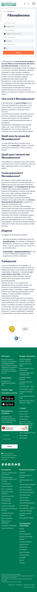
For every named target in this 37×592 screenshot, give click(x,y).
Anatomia (22, 531)
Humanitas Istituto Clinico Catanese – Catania (26, 401)
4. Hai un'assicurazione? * (9, 44)
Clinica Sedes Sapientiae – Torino (27, 397)
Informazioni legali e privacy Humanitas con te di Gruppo (8, 479)
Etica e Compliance (7, 489)
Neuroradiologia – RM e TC (27, 508)
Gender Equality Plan (7, 496)
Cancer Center (23, 411)
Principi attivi (23, 547)
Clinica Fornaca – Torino (26, 389)
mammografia (8, 251)
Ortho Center (23, 438)
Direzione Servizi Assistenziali (6, 522)
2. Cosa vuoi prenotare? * (9, 30)
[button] (33, 4)
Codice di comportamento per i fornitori (9, 473)
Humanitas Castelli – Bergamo (25, 378)
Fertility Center (23, 419)
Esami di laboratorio (25, 534)
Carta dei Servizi (6, 483)
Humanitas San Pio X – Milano (26, 364)
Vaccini (21, 560)
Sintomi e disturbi (24, 552)
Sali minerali (22, 549)
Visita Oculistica (24, 497)
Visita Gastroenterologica (26, 492)
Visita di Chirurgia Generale (27, 484)
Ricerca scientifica (6, 518)
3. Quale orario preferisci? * (9, 37)
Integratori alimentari (25, 542)
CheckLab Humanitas (25, 510)
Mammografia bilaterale (26, 518)
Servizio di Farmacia (7, 528)
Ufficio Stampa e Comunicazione (6, 499)
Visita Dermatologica (25, 487)
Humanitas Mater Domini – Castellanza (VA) (27, 374)
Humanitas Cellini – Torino (26, 386)
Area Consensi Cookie (29, 587)
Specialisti (22, 557)
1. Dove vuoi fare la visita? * (9, 23)
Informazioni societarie (29, 584)
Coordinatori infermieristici (9, 525)
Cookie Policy (19, 584)
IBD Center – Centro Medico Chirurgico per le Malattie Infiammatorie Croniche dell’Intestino (26, 424)
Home (4, 11)
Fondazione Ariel (6, 503)
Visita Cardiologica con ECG (26, 481)
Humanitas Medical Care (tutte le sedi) (26, 369)
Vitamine (21, 563)
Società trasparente (7, 486)
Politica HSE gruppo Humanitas (7, 492)
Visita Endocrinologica (25, 489)
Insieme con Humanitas (8, 506)
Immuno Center (23, 430)
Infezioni (21, 539)
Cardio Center (23, 414)
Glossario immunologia (25, 536)
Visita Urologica (23, 505)
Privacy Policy (11, 584)
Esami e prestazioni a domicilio (25, 476)
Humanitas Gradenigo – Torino (26, 392)
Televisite (22, 473)
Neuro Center (23, 435)
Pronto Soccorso (6, 515)
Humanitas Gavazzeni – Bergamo (26, 383)
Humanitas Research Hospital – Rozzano (25, 360)
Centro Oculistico (24, 416)
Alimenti (21, 528)
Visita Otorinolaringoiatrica (27, 503)
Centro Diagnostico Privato (27, 433)
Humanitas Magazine (7, 513)
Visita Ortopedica (24, 500)
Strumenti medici (24, 555)
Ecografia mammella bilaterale (25, 514)
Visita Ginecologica (24, 495)
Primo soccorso (23, 544)
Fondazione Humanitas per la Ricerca (9, 509)
